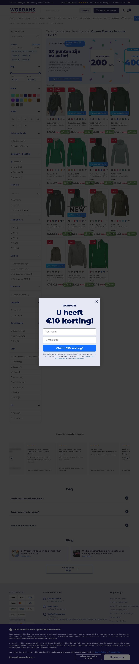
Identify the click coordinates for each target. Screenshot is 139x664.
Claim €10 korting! (69, 348)
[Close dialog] (96, 301)
